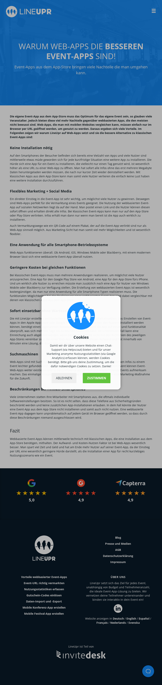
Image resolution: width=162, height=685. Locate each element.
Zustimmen (96, 378)
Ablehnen (64, 378)
